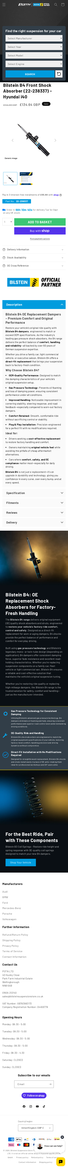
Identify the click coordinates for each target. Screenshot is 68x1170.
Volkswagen (9, 919)
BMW (5, 897)
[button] (3, 4)
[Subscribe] (50, 1084)
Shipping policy (45, 1162)
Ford (5, 902)
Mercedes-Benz (11, 908)
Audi (5, 891)
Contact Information (14, 956)
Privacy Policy (10, 945)
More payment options (40, 238)
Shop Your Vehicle (20, 862)
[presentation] (12, 140)
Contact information (27, 1162)
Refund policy (37, 1157)
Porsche (7, 913)
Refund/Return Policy (15, 934)
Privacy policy (22, 1157)
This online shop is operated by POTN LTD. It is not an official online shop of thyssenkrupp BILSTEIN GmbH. (36, 1153)
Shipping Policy (11, 940)
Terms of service (53, 1157)
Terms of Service (12, 951)
